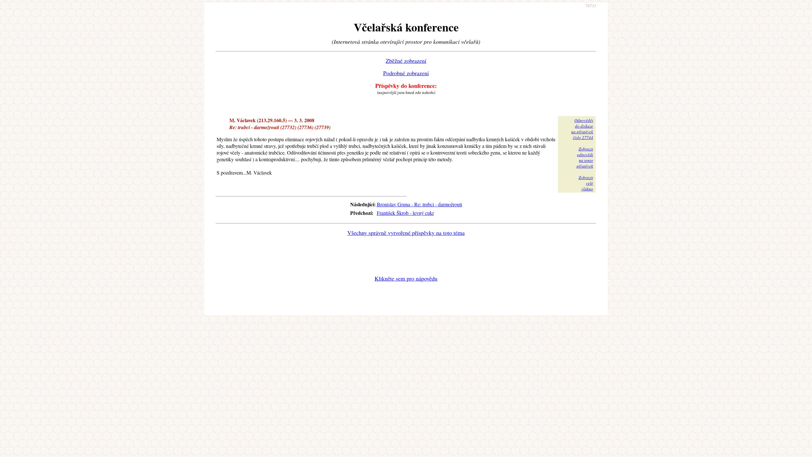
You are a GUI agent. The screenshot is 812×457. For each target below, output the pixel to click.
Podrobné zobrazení (406, 73)
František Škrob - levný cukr (405, 212)
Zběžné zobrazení (406, 60)
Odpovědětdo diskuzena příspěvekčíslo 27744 (582, 128)
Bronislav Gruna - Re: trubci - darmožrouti (419, 204)
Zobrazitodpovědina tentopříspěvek (585, 157)
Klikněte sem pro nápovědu (406, 278)
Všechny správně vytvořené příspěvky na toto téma (406, 232)
